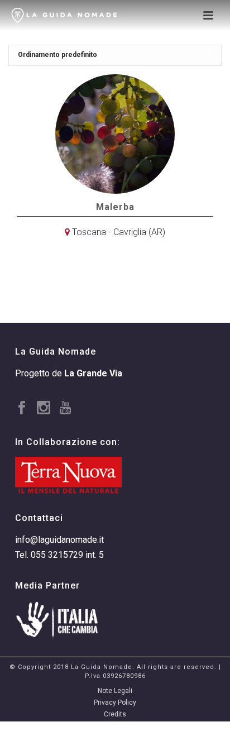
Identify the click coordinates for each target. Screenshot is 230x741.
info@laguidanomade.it (59, 539)
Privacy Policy (115, 702)
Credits (115, 714)
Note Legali (115, 691)
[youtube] (65, 408)
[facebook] (21, 408)
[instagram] (43, 408)
